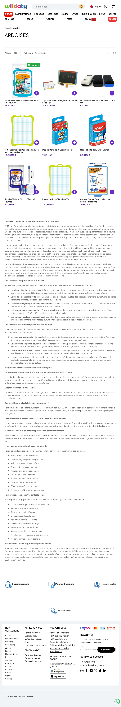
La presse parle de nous (35, 645)
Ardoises (17, 28)
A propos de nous (33, 655)
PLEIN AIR (8, 669)
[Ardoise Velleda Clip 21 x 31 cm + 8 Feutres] (22, 179)
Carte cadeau (31, 636)
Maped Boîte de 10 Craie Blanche (95, 150)
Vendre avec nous (33, 633)
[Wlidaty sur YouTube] (91, 670)
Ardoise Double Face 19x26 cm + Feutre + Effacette (95, 200)
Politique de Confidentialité (62, 645)
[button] (113, 6)
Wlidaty (14, 696)
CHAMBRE (9, 663)
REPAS (8, 657)
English (98, 6)
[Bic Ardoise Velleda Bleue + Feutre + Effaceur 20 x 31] (22, 80)
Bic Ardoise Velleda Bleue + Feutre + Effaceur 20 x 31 (21, 101)
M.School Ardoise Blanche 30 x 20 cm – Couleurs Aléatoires (22, 151)
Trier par (28, 52)
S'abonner (106, 649)
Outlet (8, 14)
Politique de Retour (58, 639)
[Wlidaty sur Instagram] (82, 670)
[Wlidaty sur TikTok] (100, 670)
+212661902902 (87, 662)
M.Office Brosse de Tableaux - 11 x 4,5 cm (97, 101)
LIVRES (8, 651)
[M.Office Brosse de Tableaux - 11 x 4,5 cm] (98, 80)
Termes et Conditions (59, 633)
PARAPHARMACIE (12, 638)
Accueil (8, 28)
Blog (27, 642)
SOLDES (112, 19)
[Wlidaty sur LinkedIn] (104, 670)
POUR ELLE (9, 641)
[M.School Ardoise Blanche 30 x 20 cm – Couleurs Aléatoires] (22, 130)
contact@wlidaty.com (92, 665)
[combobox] (58, 7)
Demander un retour (33, 661)
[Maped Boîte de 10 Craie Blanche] (98, 130)
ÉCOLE (8, 666)
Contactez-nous (32, 658)
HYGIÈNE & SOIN (12, 654)
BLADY (7, 675)
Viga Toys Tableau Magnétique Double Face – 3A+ (59, 101)
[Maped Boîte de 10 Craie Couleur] (60, 130)
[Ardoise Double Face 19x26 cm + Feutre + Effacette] (98, 179)
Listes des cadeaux (33, 639)
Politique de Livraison (59, 636)
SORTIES (8, 660)
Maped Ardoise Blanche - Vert (56, 199)
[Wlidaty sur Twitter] (95, 670)
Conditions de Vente (59, 642)
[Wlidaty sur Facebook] (86, 670)
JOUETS (8, 648)
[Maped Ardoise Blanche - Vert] (60, 179)
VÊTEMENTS (10, 645)
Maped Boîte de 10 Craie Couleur (57, 150)
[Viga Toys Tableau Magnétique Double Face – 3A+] (60, 80)
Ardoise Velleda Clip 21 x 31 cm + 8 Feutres (20, 200)
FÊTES (8, 672)
